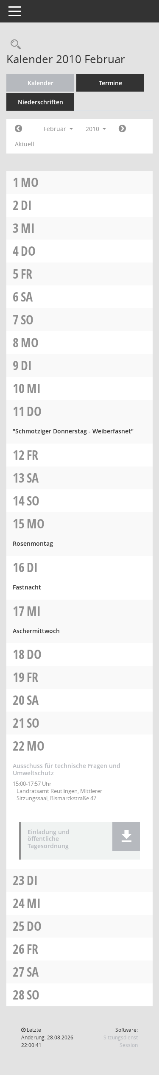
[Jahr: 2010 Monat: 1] (18, 129)
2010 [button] (93, 129)
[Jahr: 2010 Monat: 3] (122, 129)
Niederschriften (40, 102)
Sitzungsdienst (120, 1041)
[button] (126, 836)
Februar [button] (56, 129)
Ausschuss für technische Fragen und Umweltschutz (66, 769)
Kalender (40, 83)
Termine (110, 83)
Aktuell (24, 144)
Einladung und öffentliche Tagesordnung (49, 839)
